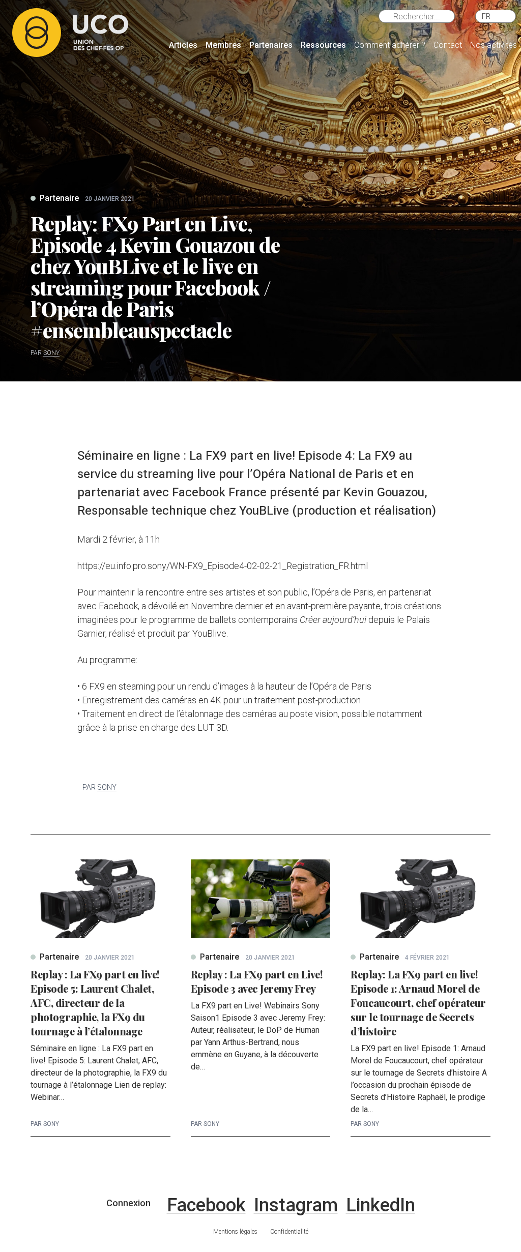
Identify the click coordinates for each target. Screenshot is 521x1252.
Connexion (128, 1203)
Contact (447, 45)
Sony (51, 352)
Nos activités (493, 45)
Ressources (323, 45)
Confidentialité (289, 1231)
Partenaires (271, 45)
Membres (223, 45)
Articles (183, 45)
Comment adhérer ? (389, 45)
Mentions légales (235, 1231)
